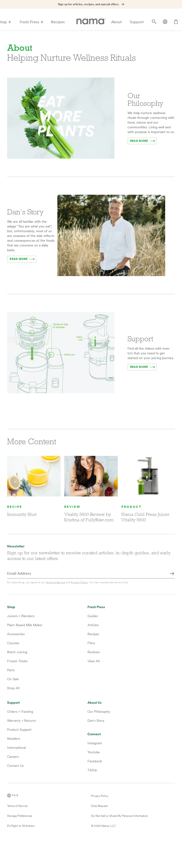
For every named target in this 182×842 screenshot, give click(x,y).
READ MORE (139, 141)
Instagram (94, 743)
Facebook (94, 761)
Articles (93, 625)
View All (93, 661)
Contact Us (15, 766)
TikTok (92, 770)
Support (137, 22)
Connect (94, 734)
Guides (92, 616)
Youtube (93, 752)
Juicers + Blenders (20, 616)
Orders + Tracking (20, 711)
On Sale (13, 679)
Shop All (13, 688)
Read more (139, 367)
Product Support (19, 729)
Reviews (93, 652)
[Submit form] (172, 574)
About (116, 22)
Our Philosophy (98, 711)
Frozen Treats (17, 661)
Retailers (13, 738)
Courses (13, 643)
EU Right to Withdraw (21, 826)
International (16, 747)
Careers (13, 757)
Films (91, 643)
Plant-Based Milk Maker (24, 625)
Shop (11, 607)
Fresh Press (29, 22)
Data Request (99, 806)
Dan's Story (95, 720)
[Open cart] (176, 22)
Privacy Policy (79, 582)
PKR (15, 795)
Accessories (16, 634)
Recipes (58, 22)
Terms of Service (55, 582)
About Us (94, 702)
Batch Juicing (17, 652)
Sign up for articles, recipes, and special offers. (88, 4)
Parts (10, 670)
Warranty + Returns (21, 720)
